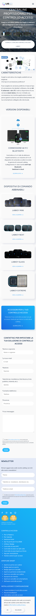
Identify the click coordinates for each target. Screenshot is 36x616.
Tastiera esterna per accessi (13, 556)
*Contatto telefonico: (9, 391)
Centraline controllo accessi (13, 595)
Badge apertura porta (11, 567)
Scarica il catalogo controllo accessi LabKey (18, 44)
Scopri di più (17, 174)
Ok (7, 610)
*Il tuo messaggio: (8, 411)
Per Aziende (8, 537)
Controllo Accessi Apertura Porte (15, 551)
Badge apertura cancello (12, 569)
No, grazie (18, 610)
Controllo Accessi (9, 530)
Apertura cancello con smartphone (16, 579)
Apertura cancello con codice (14, 574)
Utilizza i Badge (9, 544)
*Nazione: (5, 368)
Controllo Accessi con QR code (14, 549)
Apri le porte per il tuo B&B (13, 542)
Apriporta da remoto (11, 576)
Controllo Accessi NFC (11, 546)
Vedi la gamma (17, 215)
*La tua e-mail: (7, 358)
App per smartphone (11, 553)
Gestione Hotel (9, 539)
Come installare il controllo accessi (15, 590)
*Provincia (5, 400)
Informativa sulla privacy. (17, 605)
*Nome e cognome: (8, 349)
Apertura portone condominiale (15, 572)
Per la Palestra (9, 535)
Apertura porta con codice (13, 565)
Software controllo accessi (13, 581)
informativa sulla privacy (14, 439)
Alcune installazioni (10, 592)
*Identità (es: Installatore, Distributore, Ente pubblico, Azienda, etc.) (16, 380)
